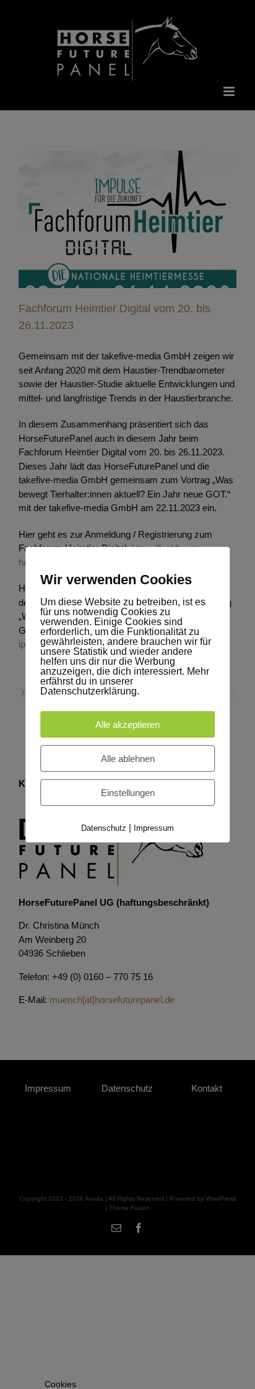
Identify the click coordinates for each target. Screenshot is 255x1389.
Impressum (154, 828)
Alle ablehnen (128, 758)
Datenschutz (103, 828)
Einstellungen (128, 792)
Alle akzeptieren (127, 724)
